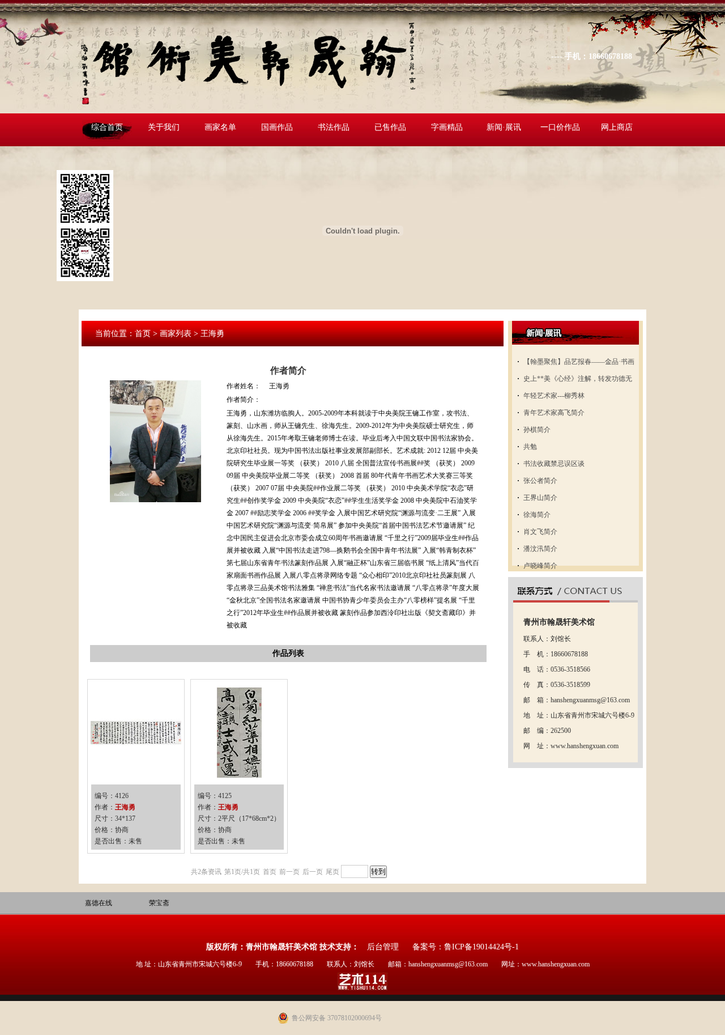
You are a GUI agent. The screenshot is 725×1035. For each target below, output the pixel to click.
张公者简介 (540, 481)
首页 (143, 333)
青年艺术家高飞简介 (554, 413)
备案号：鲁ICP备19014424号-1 (465, 947)
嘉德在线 (98, 903)
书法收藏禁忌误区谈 (554, 464)
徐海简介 (537, 515)
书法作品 (333, 127)
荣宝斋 (159, 903)
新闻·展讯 (504, 127)
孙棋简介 (537, 430)
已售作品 (390, 127)
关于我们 (164, 127)
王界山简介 (540, 498)
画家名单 (220, 127)
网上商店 (617, 127)
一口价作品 (560, 127)
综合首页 (107, 127)
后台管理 (383, 947)
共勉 (530, 447)
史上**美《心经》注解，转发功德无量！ (577, 381)
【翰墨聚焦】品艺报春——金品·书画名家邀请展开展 (578, 364)
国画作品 (277, 127)
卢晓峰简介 (540, 566)
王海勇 (125, 807)
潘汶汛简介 (540, 549)
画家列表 (175, 333)
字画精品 (447, 127)
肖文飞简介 (540, 532)
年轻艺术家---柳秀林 (554, 396)
